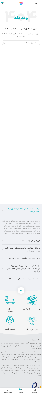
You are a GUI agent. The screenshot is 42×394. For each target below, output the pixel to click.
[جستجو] (4, 42)
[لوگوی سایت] (21, 3)
